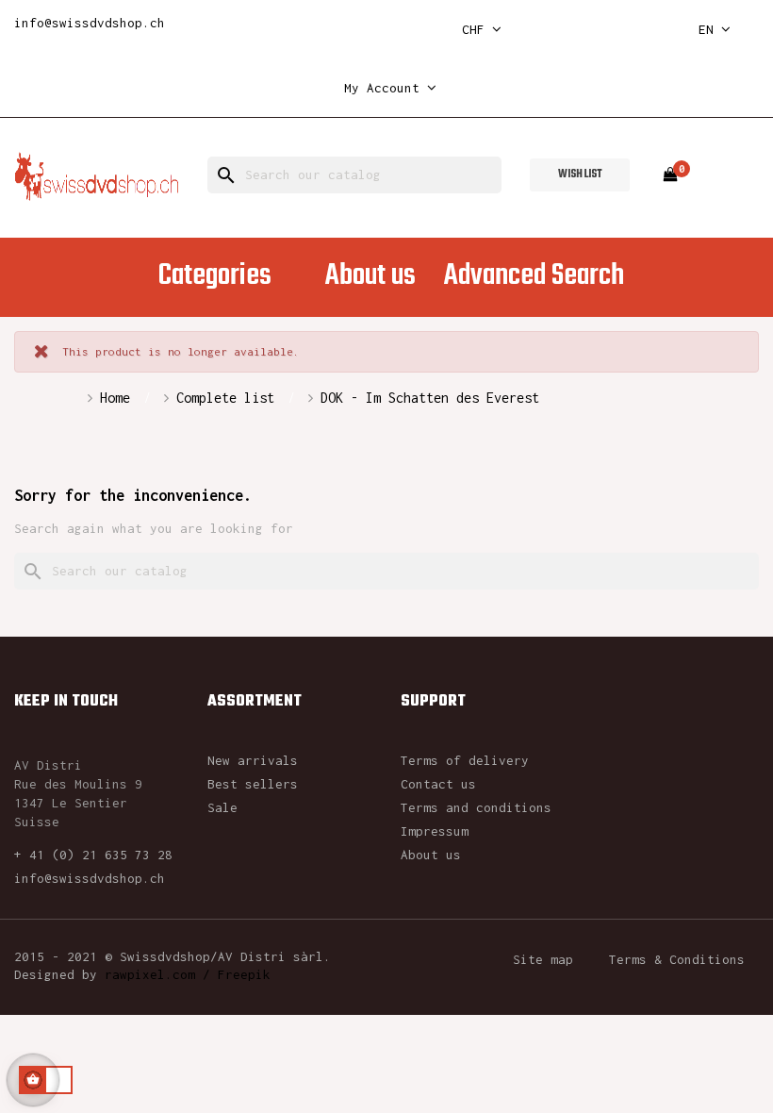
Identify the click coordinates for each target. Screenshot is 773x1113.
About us (431, 854)
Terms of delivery (465, 760)
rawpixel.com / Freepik (188, 974)
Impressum (435, 831)
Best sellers (252, 783)
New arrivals (252, 760)
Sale (222, 807)
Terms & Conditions (677, 959)
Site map (543, 959)
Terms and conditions (476, 807)
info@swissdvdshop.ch (89, 22)
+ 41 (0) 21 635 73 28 (93, 854)
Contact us (438, 783)
